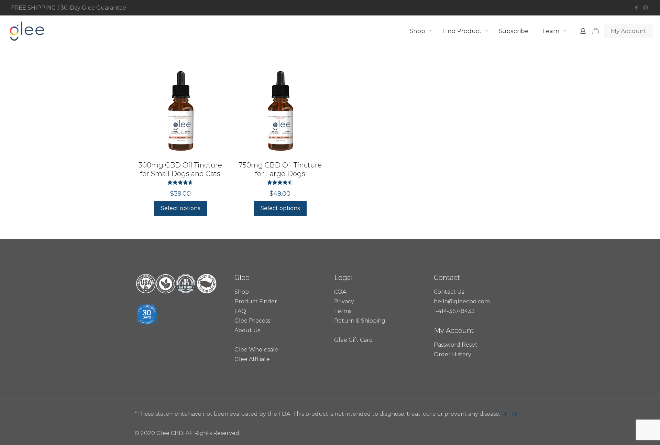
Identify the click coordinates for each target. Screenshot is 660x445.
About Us (247, 330)
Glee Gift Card (353, 340)
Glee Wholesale (256, 349)
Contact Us (449, 292)
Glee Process (252, 320)
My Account (628, 31)
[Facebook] (636, 7)
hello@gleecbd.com (462, 301)
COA (340, 292)
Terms (342, 311)
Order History (452, 354)
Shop (241, 292)
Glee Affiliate (252, 359)
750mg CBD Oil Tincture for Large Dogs (280, 169)
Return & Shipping (359, 320)
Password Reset (455, 344)
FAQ (240, 311)
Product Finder (255, 301)
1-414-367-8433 (454, 311)
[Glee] (26, 30)
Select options (180, 208)
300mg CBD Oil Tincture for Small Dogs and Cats (180, 169)
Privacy (344, 301)
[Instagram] (645, 7)
